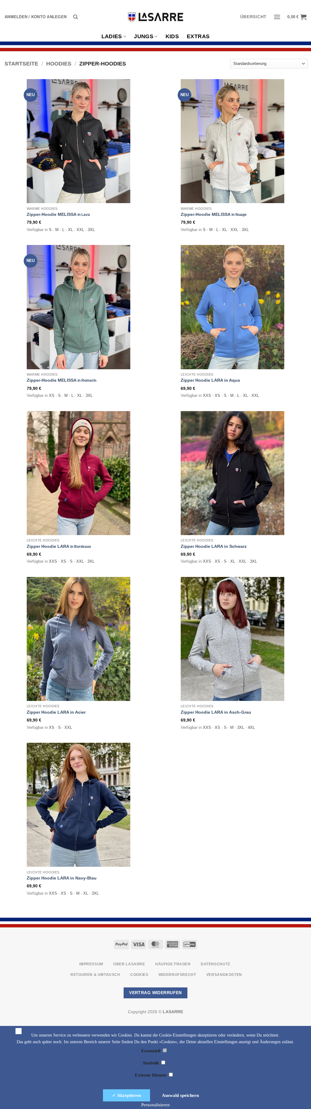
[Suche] (75, 17)
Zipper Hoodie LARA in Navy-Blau (62, 878)
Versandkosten (224, 975)
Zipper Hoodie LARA (59, 546)
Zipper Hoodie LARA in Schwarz (214, 546)
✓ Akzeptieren (126, 1095)
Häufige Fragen (173, 964)
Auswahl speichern (180, 1095)
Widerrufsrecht (177, 975)
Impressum (91, 964)
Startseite (21, 63)
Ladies (111, 36)
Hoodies (58, 63)
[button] (36, 17)
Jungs (143, 36)
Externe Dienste (151, 1075)
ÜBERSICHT (253, 17)
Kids (172, 36)
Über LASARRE (129, 964)
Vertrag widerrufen (155, 992)
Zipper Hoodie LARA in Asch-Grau (216, 712)
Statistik (151, 1062)
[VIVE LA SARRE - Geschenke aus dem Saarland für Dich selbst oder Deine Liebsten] (155, 17)
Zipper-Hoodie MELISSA (58, 214)
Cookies (139, 975)
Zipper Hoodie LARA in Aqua (210, 380)
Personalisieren (155, 1104)
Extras (198, 36)
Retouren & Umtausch (95, 975)
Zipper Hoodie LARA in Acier (56, 712)
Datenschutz (215, 964)
